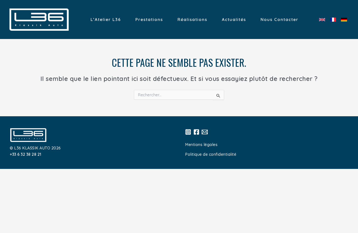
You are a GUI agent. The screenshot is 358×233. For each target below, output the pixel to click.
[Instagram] (188, 132)
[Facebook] (196, 132)
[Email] (205, 132)
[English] (322, 20)
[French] (333, 20)
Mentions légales (201, 144)
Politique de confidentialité (210, 154)
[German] (344, 20)
